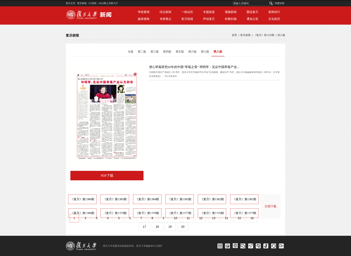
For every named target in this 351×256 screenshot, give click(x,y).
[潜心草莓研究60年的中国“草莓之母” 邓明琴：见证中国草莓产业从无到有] (107, 67)
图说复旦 (252, 11)
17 (144, 226)
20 (182, 226)
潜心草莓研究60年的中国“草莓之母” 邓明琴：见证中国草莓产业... (194, 67)
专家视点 (165, 18)
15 (239, 218)
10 (175, 218)
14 (226, 218)
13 (213, 218)
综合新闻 (165, 11)
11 (188, 218)
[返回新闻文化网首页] (90, 10)
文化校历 (274, 18)
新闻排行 (274, 11)
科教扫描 (231, 18)
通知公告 (252, 18)
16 (252, 218)
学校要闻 (144, 11)
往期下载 (270, 206)
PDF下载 (107, 175)
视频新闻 (231, 11)
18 (157, 226)
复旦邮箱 (82, 3)
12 (201, 218)
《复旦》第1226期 (264, 35)
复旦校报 (187, 18)
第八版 (281, 35)
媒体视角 (144, 18)
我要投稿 (279, 3)
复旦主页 (70, 3)
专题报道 (209, 11)
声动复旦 (209, 18)
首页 (234, 35)
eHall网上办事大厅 (108, 3)
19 (170, 226)
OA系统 (92, 3)
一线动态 (187, 11)
